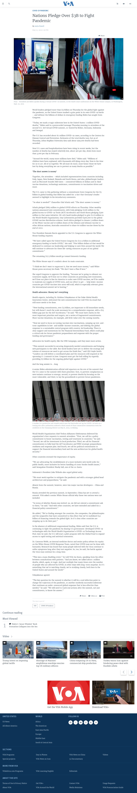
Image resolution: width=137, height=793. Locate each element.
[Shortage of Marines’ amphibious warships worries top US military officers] (51, 649)
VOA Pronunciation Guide (113, 787)
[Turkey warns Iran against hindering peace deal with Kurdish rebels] (118, 649)
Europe (38, 734)
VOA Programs (8, 755)
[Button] (101, 35)
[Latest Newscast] (130, 3)
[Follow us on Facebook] (70, 722)
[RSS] (91, 722)
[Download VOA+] (113, 692)
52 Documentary (76, 759)
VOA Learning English (45, 771)
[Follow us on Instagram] (86, 722)
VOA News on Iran (43, 759)
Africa (38, 722)
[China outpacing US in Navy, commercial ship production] (85, 649)
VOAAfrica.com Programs (13, 771)
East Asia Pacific (42, 730)
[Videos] (124, 3)
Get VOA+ (40, 783)
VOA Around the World (45, 787)
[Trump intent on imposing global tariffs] (18, 649)
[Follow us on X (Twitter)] (76, 722)
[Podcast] (96, 722)
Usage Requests (109, 783)
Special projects (9, 759)
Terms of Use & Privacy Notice (15, 783)
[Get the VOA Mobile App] (68, 692)
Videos (105, 755)
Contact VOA (74, 783)
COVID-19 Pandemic (40, 11)
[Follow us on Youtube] (81, 722)
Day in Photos (41, 755)
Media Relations (75, 787)
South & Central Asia (44, 743)
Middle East (40, 738)
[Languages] (117, 3)
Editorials (73, 771)
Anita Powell (39, 26)
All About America (10, 726)
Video (6, 636)
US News (6, 722)
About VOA (7, 787)
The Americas (41, 726)
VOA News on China (77, 755)
